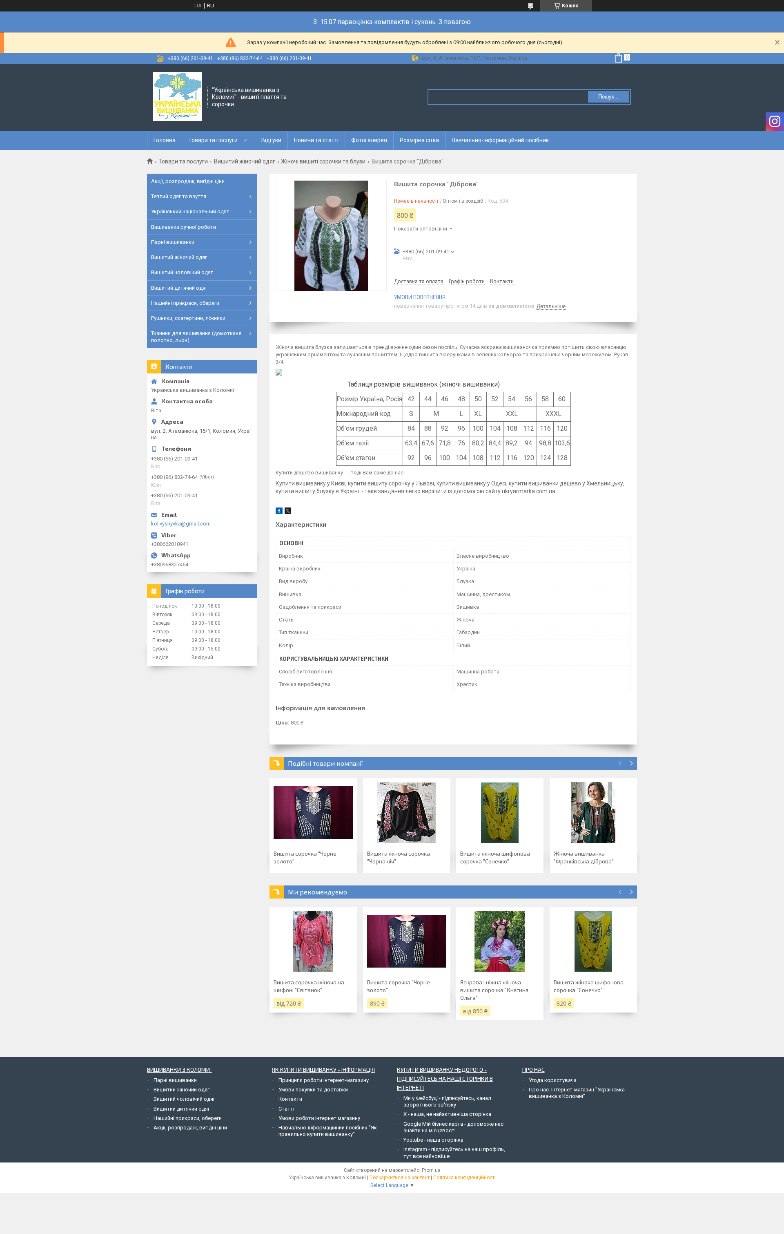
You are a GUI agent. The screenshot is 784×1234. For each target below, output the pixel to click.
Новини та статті (316, 140)
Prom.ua (431, 1170)
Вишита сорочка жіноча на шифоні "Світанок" (309, 986)
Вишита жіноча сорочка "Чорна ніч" (398, 857)
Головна (165, 140)
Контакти (290, 1099)
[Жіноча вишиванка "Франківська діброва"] (593, 812)
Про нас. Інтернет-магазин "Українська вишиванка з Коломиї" (577, 1092)
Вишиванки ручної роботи (183, 227)
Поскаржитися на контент (400, 1177)
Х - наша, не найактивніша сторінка (447, 1114)
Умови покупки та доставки (313, 1089)
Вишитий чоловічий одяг (182, 272)
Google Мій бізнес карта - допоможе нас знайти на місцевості (453, 1127)
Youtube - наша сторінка (433, 1140)
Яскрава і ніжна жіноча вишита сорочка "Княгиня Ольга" (494, 990)
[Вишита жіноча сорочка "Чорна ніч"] (406, 812)
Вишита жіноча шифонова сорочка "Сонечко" (495, 857)
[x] (288, 512)
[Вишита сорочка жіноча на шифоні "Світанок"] (313, 941)
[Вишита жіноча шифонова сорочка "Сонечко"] (499, 812)
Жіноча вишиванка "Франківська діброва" (584, 857)
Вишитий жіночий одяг (244, 161)
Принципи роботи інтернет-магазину (323, 1080)
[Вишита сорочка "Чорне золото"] (313, 812)
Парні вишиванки (172, 242)
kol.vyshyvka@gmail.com (181, 524)
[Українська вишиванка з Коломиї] (177, 96)
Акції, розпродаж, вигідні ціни (188, 181)
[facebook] (279, 512)
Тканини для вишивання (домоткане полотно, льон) (196, 336)
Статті (286, 1109)
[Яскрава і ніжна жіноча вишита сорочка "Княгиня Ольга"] (499, 941)
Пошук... (608, 97)
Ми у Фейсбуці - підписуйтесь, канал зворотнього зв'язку (447, 1101)
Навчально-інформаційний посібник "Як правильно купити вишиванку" (327, 1130)
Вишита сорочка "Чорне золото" (305, 857)
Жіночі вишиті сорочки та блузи (323, 161)
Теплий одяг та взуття (178, 196)
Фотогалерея (369, 140)
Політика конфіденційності (464, 1177)
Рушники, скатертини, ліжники (188, 318)
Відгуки (271, 140)
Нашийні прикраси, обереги (185, 303)
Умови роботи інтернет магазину (319, 1118)
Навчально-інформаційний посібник (500, 140)
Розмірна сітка (419, 140)
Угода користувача (553, 1080)
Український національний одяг (190, 211)
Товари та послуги (213, 140)
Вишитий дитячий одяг (179, 288)
